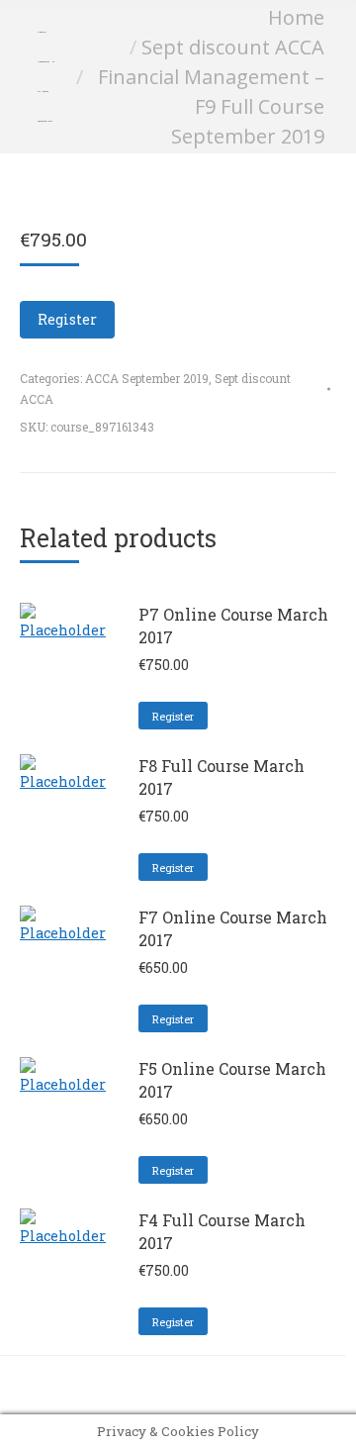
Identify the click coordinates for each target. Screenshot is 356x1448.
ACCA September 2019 (147, 378)
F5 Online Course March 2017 (232, 1080)
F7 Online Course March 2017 (232, 928)
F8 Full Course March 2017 (221, 777)
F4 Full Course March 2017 (222, 1231)
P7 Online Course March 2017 (233, 625)
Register (67, 319)
